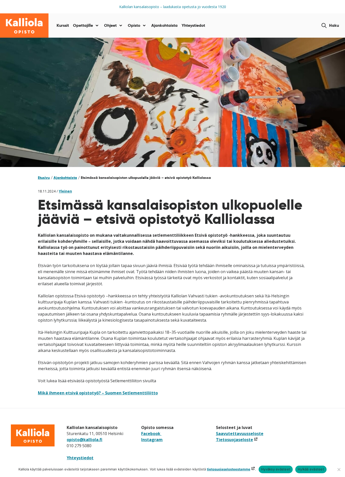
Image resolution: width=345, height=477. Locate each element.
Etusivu (44, 177)
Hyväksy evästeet (275, 469)
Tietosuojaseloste (237, 439)
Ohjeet (110, 25)
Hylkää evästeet (311, 469)
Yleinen (65, 191)
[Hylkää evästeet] (338, 469)
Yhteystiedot (193, 25)
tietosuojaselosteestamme (228, 469)
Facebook (151, 433)
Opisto (134, 25)
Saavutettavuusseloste (239, 433)
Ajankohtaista (164, 25)
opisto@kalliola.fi (84, 439)
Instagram (152, 439)
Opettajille (83, 25)
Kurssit (63, 25)
